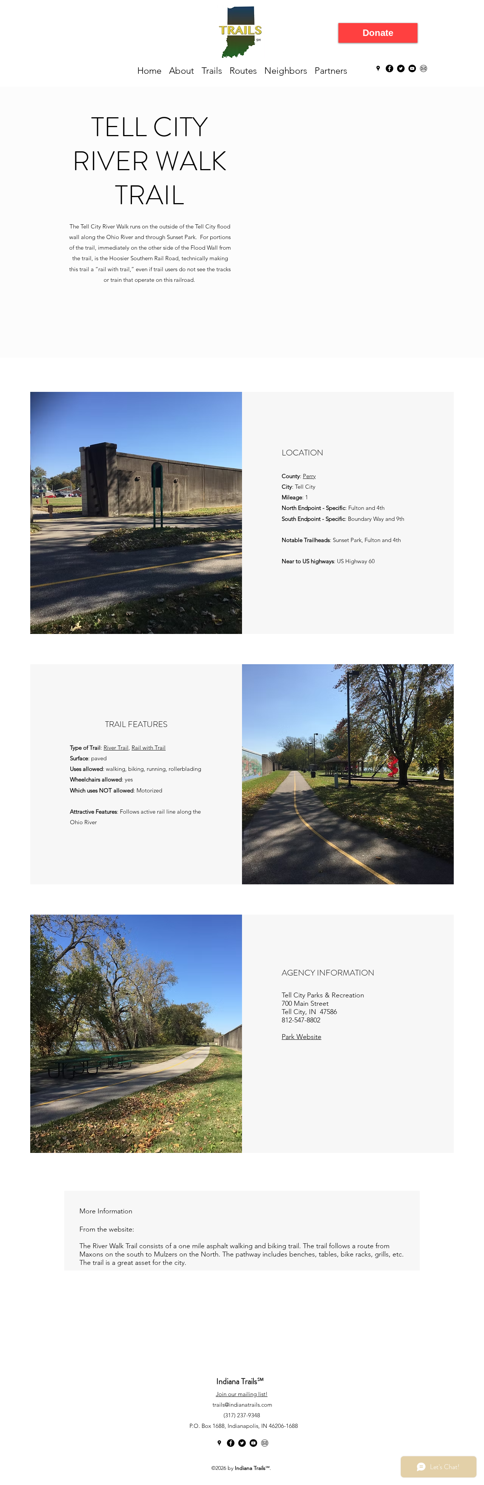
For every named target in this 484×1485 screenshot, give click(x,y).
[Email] (423, 68)
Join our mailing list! (242, 1394)
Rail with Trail (149, 747)
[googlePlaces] (378, 68)
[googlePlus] (253, 1443)
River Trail (116, 747)
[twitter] (401, 68)
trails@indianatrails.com (242, 1404)
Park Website (301, 1037)
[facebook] (389, 68)
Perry (309, 476)
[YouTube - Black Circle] (412, 68)
